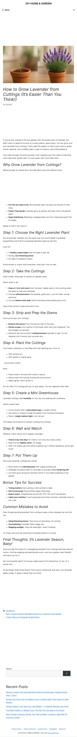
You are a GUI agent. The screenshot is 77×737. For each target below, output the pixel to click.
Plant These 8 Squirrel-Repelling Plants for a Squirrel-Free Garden (33, 614)
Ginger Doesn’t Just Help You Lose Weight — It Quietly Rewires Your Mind (37, 706)
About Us (62, 729)
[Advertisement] (38, 31)
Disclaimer (53, 729)
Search (9, 669)
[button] (74, 10)
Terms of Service (30, 729)
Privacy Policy (17, 729)
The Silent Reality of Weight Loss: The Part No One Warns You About (35, 710)
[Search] (66, 673)
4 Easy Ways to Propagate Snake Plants (23, 617)
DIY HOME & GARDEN (39, 3)
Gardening (10, 611)
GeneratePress (53, 733)
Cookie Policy (42, 729)
